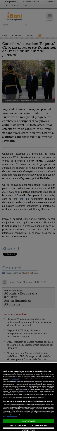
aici (24, 391)
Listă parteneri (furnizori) (10, 416)
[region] (28, 396)
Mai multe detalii (14, 379)
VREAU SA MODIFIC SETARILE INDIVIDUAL (28, 426)
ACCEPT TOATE (28, 421)
